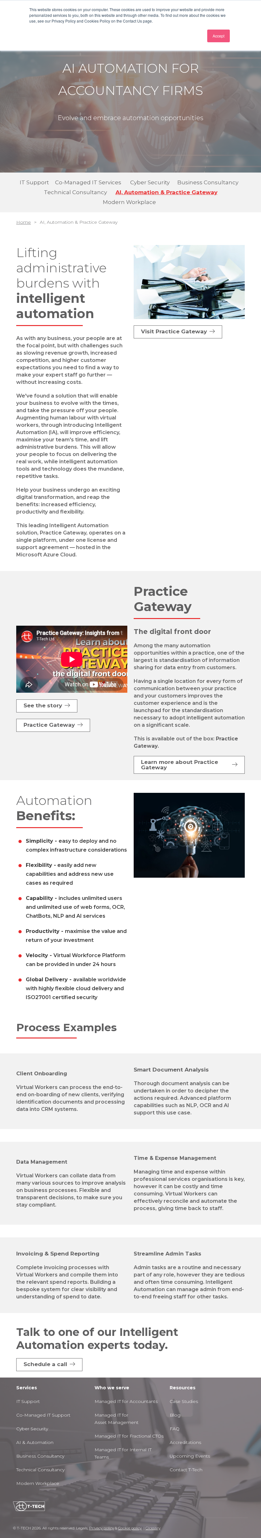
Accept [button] (218, 35)
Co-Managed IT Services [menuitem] (88, 182)
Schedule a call (45, 1364)
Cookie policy (130, 1528)
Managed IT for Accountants (126, 1401)
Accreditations (185, 1442)
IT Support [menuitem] (34, 182)
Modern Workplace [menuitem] (129, 202)
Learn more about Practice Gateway (179, 765)
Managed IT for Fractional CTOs (129, 1436)
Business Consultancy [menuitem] (207, 182)
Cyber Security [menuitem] (150, 182)
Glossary (152, 1528)
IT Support (28, 1401)
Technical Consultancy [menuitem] (75, 192)
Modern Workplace (37, 1483)
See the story (43, 705)
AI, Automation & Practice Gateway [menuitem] (166, 192)
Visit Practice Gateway (174, 331)
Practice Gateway (49, 725)
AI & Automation (34, 1442)
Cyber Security (32, 1429)
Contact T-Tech (186, 1470)
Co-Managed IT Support (43, 1415)
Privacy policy (101, 1528)
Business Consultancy (40, 1456)
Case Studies (184, 1401)
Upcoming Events (190, 1456)
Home (23, 222)
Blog (175, 1415)
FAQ (175, 1429)
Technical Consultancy (40, 1470)
